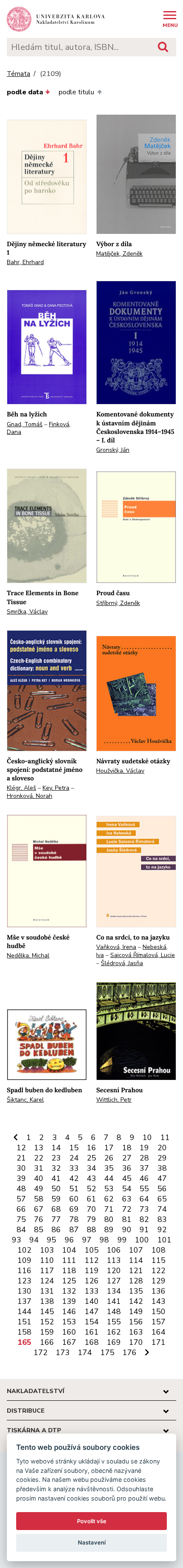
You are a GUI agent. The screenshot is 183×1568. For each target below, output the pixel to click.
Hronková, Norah (29, 796)
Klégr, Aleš (21, 788)
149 (136, 1311)
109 (24, 1260)
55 (144, 1189)
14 (56, 1148)
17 (109, 1148)
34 (91, 1168)
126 (92, 1281)
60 (74, 1199)
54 (127, 1189)
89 (109, 1230)
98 (104, 1240)
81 (127, 1219)
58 (38, 1199)
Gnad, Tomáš (25, 424)
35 (109, 1168)
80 (109, 1219)
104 (69, 1250)
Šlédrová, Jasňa (122, 963)
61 (91, 1199)
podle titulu (76, 92)
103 (47, 1250)
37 (144, 1168)
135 (136, 1291)
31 (38, 1168)
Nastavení (92, 1542)
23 (56, 1158)
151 (24, 1322)
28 (144, 1158)
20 (162, 1148)
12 (21, 1148)
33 (74, 1168)
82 (144, 1219)
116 (24, 1270)
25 (91, 1158)
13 (38, 1148)
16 (91, 1148)
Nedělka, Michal (28, 955)
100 (142, 1240)
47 (162, 1178)
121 (136, 1270)
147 (92, 1311)
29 (162, 1158)
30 (21, 1168)
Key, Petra (56, 788)
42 (74, 1178)
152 (47, 1322)
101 (164, 1240)
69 (74, 1209)
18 (127, 1148)
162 (114, 1332)
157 (159, 1322)
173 (63, 1352)
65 (162, 1199)
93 (16, 1240)
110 (47, 1260)
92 (162, 1230)
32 (56, 1168)
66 (21, 1209)
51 (74, 1189)
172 (41, 1352)
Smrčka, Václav (27, 612)
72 (127, 1209)
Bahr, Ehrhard (25, 262)
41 (56, 1178)
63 (127, 1199)
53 (109, 1189)
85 (38, 1230)
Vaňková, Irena (116, 947)
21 (21, 1158)
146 (69, 1311)
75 (21, 1219)
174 (85, 1352)
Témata (18, 74)
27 (127, 1158)
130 (24, 1291)
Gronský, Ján (112, 450)
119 (92, 1270)
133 (92, 1291)
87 (74, 1230)
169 (114, 1342)
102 (24, 1250)
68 (56, 1209)
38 (162, 1168)
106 (114, 1250)
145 (47, 1311)
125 (69, 1281)
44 (109, 1178)
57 (21, 1199)
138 (47, 1301)
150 (159, 1311)
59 (56, 1199)
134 (114, 1291)
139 (69, 1301)
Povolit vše (91, 1521)
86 (56, 1230)
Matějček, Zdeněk (119, 254)
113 (114, 1260)
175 (107, 1352)
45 (127, 1178)
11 (165, 1137)
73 (144, 1209)
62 (109, 1199)
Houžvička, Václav (120, 771)
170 (136, 1342)
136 (159, 1291)
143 (159, 1301)
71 (109, 1209)
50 (56, 1189)
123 (24, 1281)
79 (91, 1219)
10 (147, 1137)
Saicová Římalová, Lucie (142, 955)
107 (136, 1250)
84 (21, 1230)
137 (24, 1301)
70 (91, 1209)
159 (47, 1332)
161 (92, 1332)
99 (122, 1240)
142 (136, 1301)
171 (159, 1342)
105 (92, 1250)
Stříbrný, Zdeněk (118, 603)
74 (162, 1209)
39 (21, 1178)
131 (47, 1291)
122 (159, 1270)
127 (114, 1281)
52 (91, 1189)
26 (109, 1158)
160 (69, 1332)
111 (69, 1260)
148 (114, 1311)
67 (38, 1209)
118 (69, 1270)
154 (92, 1322)
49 (38, 1189)
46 (144, 1178)
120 (114, 1270)
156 (136, 1322)
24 (74, 1158)
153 (69, 1322)
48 (21, 1189)
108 (159, 1250)
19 (144, 1148)
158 (24, 1332)
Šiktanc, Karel (25, 1100)
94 (34, 1240)
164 (159, 1332)
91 (144, 1230)
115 (159, 1260)
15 (74, 1148)
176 (130, 1352)
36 (127, 1168)
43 (91, 1178)
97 (87, 1240)
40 (38, 1178)
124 (47, 1281)
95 (51, 1240)
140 (92, 1301)
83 (162, 1219)
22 (38, 1158)
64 (144, 1199)
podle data (25, 92)
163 (136, 1332)
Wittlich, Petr (114, 1100)
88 (91, 1230)
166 (47, 1342)
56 (162, 1189)
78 (74, 1219)
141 (114, 1301)
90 (127, 1230)
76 (38, 1219)
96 (69, 1240)
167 (69, 1342)
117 (47, 1270)
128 (136, 1281)
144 (24, 1311)
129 (159, 1281)
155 (114, 1322)
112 (92, 1260)
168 (92, 1342)
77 (56, 1219)
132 (69, 1291)
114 (136, 1260)
